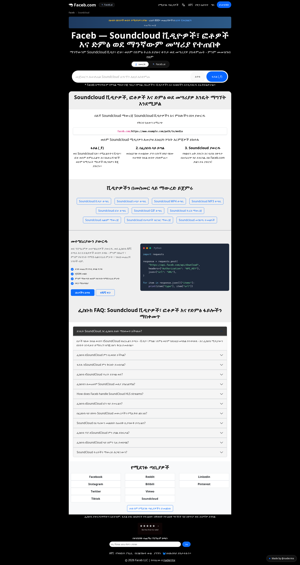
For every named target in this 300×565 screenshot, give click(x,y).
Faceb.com (84, 5)
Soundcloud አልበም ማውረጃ (102, 220)
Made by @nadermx (283, 558)
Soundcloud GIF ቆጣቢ (148, 211)
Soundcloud (150, 499)
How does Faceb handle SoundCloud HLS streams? (110, 394)
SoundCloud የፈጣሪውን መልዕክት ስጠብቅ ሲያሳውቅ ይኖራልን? (111, 423)
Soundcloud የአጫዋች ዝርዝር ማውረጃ (149, 220)
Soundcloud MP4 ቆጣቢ (169, 201)
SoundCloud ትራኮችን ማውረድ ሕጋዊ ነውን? (102, 452)
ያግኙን (157, 553)
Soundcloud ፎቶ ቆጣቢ (112, 211)
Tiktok (95, 499)
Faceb (71, 12)
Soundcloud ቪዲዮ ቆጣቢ (94, 201)
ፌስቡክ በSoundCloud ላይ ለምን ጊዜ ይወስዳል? (103, 442)
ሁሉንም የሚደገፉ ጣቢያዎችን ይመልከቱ (150, 508)
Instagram (95, 484)
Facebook (95, 477)
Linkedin (204, 477)
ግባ (212, 5)
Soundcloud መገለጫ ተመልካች (197, 220)
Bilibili (149, 484)
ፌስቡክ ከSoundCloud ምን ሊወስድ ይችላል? (101, 355)
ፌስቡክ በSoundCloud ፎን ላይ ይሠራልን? (99, 403)
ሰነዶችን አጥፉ (82, 292)
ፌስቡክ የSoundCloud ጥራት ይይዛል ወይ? (100, 374)
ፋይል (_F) (217, 76)
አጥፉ (198, 76)
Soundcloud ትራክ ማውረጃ (186, 211)
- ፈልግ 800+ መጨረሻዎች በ (150, 20)
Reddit (150, 477)
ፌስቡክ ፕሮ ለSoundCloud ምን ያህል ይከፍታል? (103, 433)
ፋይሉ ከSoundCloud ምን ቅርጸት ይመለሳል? (101, 365)
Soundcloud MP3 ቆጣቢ (206, 201)
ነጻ (186, 544)
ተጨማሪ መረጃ (150, 25)
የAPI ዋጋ (105, 292)
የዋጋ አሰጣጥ (201, 5)
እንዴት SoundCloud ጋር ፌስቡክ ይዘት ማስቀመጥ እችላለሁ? (109, 331)
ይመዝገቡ (224, 5)
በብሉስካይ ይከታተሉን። (178, 553)
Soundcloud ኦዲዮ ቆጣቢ (131, 201)
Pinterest (204, 484)
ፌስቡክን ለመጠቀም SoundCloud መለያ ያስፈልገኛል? (106, 384)
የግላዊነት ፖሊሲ (124, 553)
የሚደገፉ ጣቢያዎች (168, 5)
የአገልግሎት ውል (143, 553)
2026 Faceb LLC (138, 560)
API (190, 5)
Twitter (96, 491)
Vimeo (150, 491)
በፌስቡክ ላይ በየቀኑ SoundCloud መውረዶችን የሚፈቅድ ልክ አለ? (112, 413)
